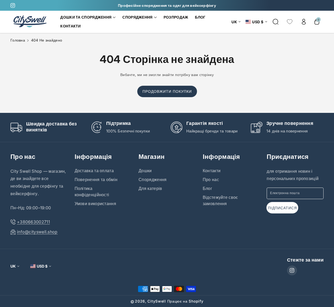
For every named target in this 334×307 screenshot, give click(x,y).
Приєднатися (287, 156)
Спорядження (152, 179)
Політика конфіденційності (92, 191)
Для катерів (150, 188)
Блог (207, 188)
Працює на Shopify (185, 301)
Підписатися (282, 208)
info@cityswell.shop (37, 231)
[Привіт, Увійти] (303, 21)
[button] (88, 17)
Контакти (211, 170)
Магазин (152, 156)
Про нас (22, 156)
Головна (17, 40)
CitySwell (156, 301)
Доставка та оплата (94, 170)
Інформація (93, 156)
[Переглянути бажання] (289, 21)
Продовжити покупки (167, 91)
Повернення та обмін (96, 179)
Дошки (145, 170)
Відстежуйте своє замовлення (220, 200)
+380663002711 (33, 221)
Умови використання (95, 203)
